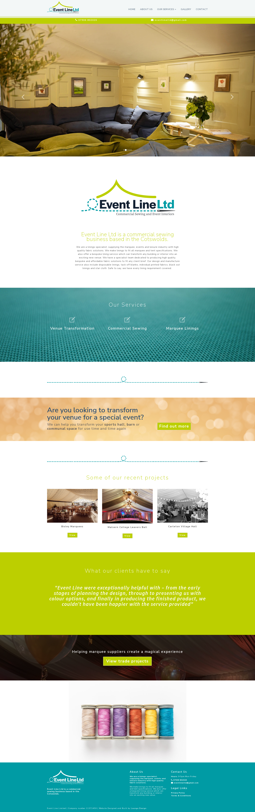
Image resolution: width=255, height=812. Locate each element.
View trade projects (127, 661)
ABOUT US (146, 9)
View (72, 535)
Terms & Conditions (181, 795)
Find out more (174, 426)
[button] (19, 90)
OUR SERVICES (166, 9)
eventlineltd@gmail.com (186, 783)
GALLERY (186, 9)
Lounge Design (139, 808)
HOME (131, 9)
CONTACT (202, 9)
